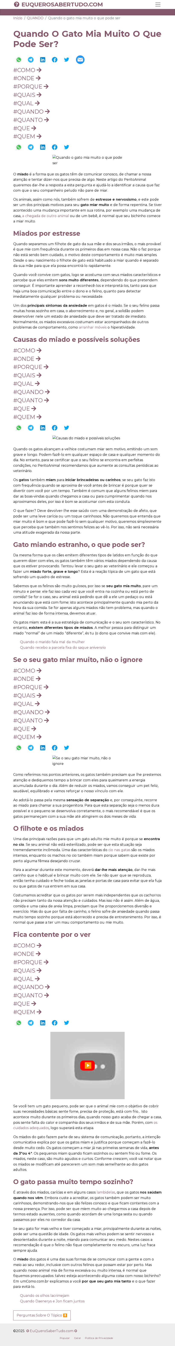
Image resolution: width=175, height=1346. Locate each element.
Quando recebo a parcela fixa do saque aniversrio (63, 648)
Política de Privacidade (99, 1338)
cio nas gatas (119, 850)
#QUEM (25, 136)
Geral (77, 1338)
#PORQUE (28, 86)
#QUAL (24, 103)
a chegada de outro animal (45, 216)
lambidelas (106, 1192)
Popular (65, 1338)
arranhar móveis (92, 327)
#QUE (22, 128)
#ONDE (24, 78)
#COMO (25, 70)
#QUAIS (25, 95)
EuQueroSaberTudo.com (62, 4)
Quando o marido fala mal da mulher (52, 642)
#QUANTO (28, 120)
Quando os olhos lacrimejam (44, 1296)
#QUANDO (29, 111)
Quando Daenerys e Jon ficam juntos (52, 1301)
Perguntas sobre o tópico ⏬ (42, 1315)
